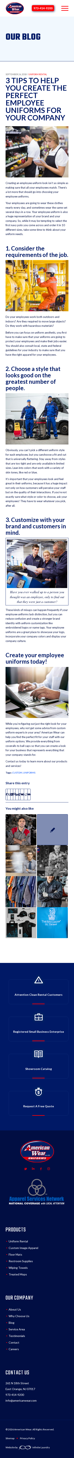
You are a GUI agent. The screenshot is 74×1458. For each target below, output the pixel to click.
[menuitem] (62, 8)
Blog (11, 1322)
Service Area (17, 1329)
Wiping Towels (18, 1267)
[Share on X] (8, 794)
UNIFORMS (29, 772)
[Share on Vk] (22, 794)
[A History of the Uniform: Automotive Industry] (52, 860)
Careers (14, 1349)
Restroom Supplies (21, 1261)
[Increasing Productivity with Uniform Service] (21, 860)
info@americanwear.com (21, 1400)
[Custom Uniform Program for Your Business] (21, 829)
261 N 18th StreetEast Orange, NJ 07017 (20, 1386)
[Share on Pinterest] (14, 794)
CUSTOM (17, 772)
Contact (14, 1342)
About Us (15, 1309)
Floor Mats (15, 1254)
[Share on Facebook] (6, 794)
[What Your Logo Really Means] (21, 922)
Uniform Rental (18, 1241)
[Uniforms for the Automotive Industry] (52, 891)
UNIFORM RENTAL (37, 74)
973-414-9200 (43, 8)
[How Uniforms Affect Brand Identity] (52, 922)
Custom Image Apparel (23, 1248)
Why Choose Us (19, 1316)
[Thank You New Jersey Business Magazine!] (52, 829)
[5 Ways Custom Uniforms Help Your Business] (21, 891)
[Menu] (62, 8)
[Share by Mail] (29, 794)
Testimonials (17, 1336)
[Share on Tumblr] (19, 794)
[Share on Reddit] (26, 794)
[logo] (15, 8)
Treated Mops (18, 1274)
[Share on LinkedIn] (17, 794)
